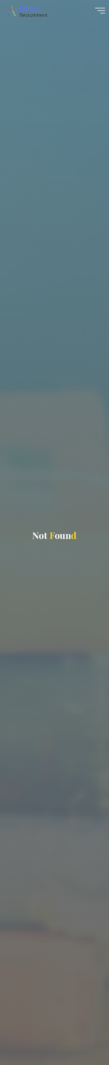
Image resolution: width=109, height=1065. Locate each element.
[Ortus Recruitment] (26, 10)
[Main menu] (100, 10)
